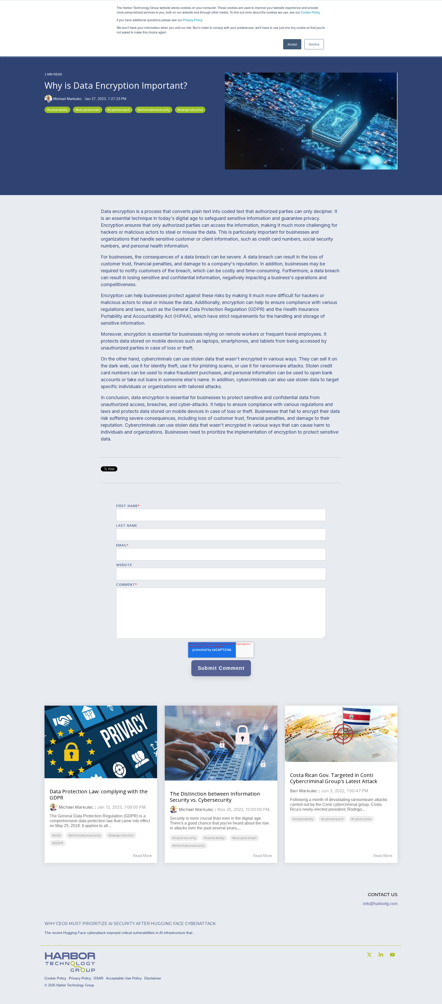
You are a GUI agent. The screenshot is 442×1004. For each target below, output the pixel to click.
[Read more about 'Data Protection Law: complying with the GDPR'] (101, 742)
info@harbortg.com (380, 903)
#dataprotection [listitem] (121, 835)
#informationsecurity (154, 110)
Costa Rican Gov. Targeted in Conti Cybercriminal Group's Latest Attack (333, 778)
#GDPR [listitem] (57, 843)
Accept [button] (292, 44)
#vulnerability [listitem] (214, 838)
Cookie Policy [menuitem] (55, 978)
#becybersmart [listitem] (244, 838)
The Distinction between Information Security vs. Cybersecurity (215, 796)
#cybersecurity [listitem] (184, 838)
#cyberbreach (118, 110)
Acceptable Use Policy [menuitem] (124, 978)
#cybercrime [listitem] (361, 819)
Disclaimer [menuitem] (152, 978)
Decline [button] (314, 44)
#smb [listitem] (56, 835)
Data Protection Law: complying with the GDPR (99, 794)
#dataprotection (190, 110)
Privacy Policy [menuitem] (80, 978)
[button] (370, 955)
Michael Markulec (67, 99)
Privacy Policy (192, 20)
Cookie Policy (310, 12)
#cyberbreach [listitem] (332, 819)
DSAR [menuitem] (98, 978)
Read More (142, 856)
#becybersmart (87, 110)
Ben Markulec (303, 790)
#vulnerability (57, 110)
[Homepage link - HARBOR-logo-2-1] (70, 970)
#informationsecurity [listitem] (85, 835)
